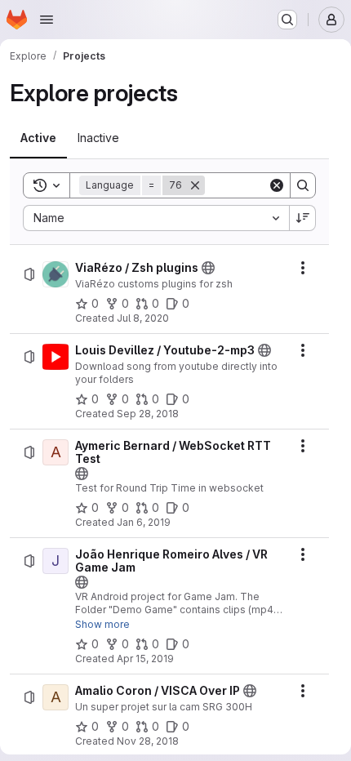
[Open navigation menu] (46, 20)
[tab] (38, 138)
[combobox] (156, 218)
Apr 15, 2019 (145, 658)
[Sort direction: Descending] (303, 218)
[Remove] (195, 185)
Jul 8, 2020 (143, 318)
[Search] (303, 185)
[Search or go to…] (287, 19)
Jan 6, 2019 (144, 522)
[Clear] (277, 185)
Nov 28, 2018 (148, 741)
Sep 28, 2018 (148, 413)
